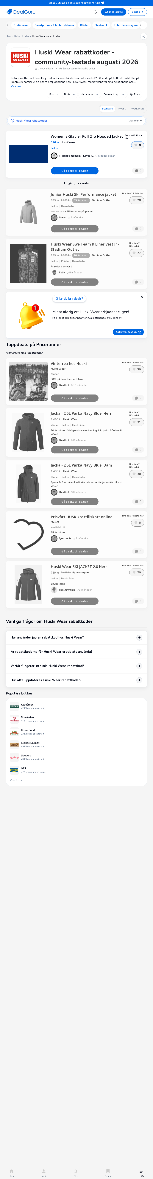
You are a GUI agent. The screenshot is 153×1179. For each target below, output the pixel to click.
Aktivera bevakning (128, 332)
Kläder (65, 261)
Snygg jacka (58, 584)
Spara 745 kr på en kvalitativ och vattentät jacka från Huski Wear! (86, 484)
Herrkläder (78, 425)
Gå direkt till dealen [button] (74, 171)
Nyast (121, 108)
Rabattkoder (21, 36)
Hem (8, 36)
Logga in (137, 12)
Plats (137, 94)
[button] (141, 1173)
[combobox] (54, 94)
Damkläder (78, 477)
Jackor (54, 148)
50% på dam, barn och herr (67, 379)
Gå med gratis (114, 12)
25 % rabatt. (58, 532)
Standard (107, 108)
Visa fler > (16, 780)
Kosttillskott (58, 527)
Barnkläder (67, 206)
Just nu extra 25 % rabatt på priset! (72, 211)
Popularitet (137, 108)
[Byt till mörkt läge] (95, 12)
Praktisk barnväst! (61, 266)
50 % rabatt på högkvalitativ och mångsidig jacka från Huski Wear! (86, 432)
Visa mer (16, 86)
